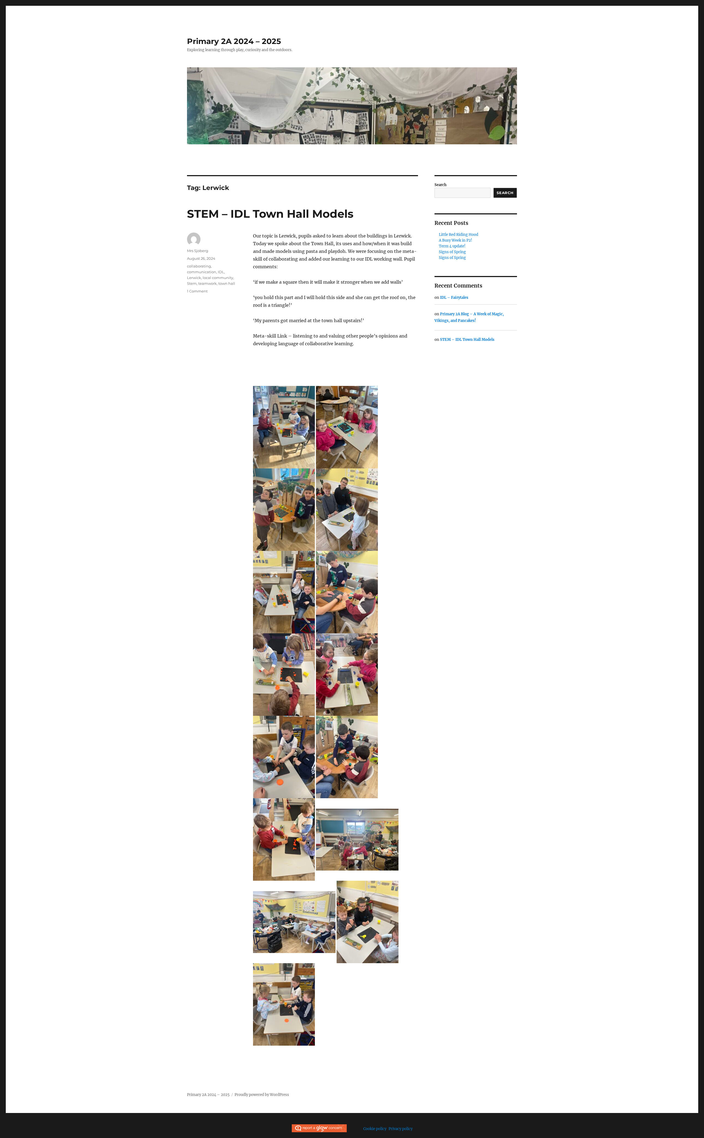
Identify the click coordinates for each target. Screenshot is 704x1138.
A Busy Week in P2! (455, 240)
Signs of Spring (452, 252)
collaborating (199, 266)
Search (441, 185)
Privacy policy (401, 1128)
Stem (192, 283)
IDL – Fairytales (454, 297)
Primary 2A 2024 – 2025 (234, 41)
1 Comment (197, 291)
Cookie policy (374, 1128)
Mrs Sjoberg (197, 250)
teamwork (207, 283)
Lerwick (194, 277)
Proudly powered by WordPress (262, 1094)
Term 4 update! (452, 246)
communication (201, 272)
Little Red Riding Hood (458, 234)
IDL (221, 272)
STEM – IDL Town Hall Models (270, 213)
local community (218, 277)
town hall (226, 283)
